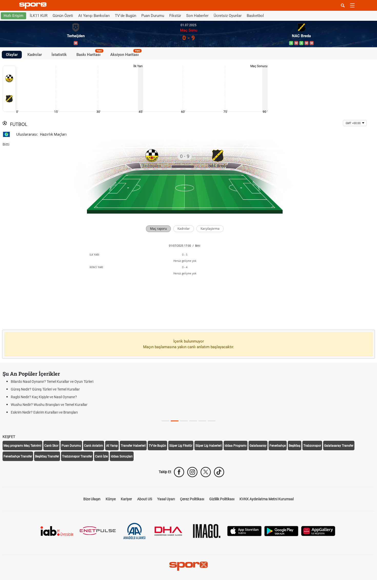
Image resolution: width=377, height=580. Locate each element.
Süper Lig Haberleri (208, 445)
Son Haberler (197, 15)
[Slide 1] (174, 421)
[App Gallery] (318, 530)
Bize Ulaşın (92, 499)
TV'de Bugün (125, 15)
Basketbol (255, 15)
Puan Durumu (152, 15)
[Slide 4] (202, 421)
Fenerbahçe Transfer (18, 456)
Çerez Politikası (192, 499)
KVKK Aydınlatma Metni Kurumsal (267, 499)
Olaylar (12, 54)
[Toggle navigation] (352, 5)
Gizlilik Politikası (221, 499)
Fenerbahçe (278, 445)
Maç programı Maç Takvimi (22, 445)
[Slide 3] (193, 421)
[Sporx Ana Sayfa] (33, 5)
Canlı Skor (51, 445)
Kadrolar (34, 54)
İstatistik (59, 54)
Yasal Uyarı (166, 499)
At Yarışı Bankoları (94, 15)
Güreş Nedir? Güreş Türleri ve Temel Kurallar (45, 389)
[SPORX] (188, 566)
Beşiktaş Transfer (47, 456)
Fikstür (175, 15)
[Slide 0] (165, 421)
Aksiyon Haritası (125, 54)
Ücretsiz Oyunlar (228, 15)
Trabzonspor (312, 445)
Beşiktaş (294, 445)
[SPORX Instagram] (192, 472)
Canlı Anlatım (93, 445)
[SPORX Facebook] (179, 472)
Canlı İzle (101, 456)
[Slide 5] (211, 421)
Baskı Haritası (89, 54)
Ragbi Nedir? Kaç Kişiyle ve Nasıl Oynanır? (44, 397)
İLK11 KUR (38, 15)
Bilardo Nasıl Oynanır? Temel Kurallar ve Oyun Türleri (52, 381)
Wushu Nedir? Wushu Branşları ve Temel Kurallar (49, 405)
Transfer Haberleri (133, 445)
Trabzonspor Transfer (77, 456)
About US (144, 499)
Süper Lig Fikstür (180, 445)
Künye (111, 499)
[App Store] (244, 530)
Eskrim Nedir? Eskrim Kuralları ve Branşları (44, 412)
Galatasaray (258, 445)
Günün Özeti (63, 15)
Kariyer (126, 499)
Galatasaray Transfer (338, 445)
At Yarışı (112, 445)
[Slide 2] (184, 421)
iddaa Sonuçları (122, 456)
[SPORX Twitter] (205, 472)
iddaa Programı (235, 445)
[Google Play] (281, 530)
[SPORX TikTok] (219, 472)
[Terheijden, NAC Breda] (9, 89)
